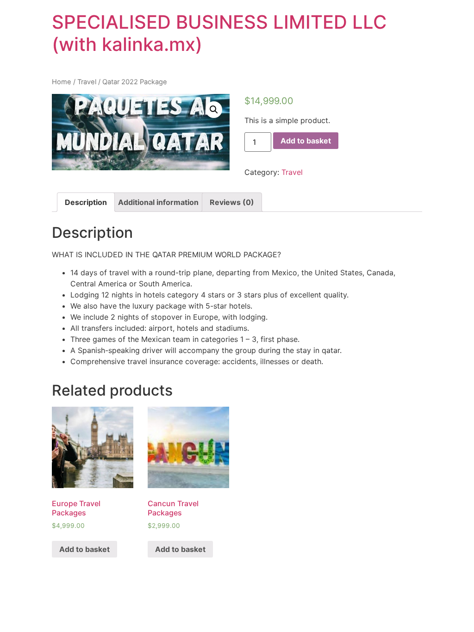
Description (86, 202)
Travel (86, 82)
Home (61, 82)
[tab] (86, 202)
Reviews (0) (232, 202)
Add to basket (306, 140)
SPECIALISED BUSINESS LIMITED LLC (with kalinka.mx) (219, 33)
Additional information (158, 202)
